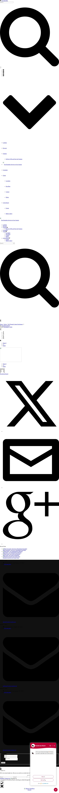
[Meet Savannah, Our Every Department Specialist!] (15, 548)
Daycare (5, 148)
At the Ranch (6, 202)
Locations (8, 181)
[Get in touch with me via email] (31, 487)
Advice (5, 324)
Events (7, 208)
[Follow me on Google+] (31, 544)
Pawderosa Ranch (6, 325)
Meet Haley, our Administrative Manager (12, 552)
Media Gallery (9, 213)
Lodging (5, 142)
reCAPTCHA (4, 761)
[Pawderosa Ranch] (12, 164)
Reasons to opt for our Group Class (11, 558)
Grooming (5, 170)
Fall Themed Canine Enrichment (15, 324)
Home (1, 324)
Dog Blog (8, 186)
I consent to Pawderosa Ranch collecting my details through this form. (17, 780)
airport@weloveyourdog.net (9, 622)
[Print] (0, 340)
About (4, 175)
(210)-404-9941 (7, 564)
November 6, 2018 (8, 327)
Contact (7, 191)
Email (2, 757)
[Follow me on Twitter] (31, 431)
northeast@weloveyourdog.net (10, 686)
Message (3, 760)
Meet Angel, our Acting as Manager (11, 555)
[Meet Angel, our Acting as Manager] (11, 554)
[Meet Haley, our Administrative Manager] (13, 551)
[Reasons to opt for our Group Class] (11, 556)
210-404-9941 (4, 0)
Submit (3, 762)
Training (5, 153)
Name (2, 755)
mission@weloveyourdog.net (9, 750)
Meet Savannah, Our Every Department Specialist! (14, 550)
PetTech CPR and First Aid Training (14, 159)
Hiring (7, 197)
